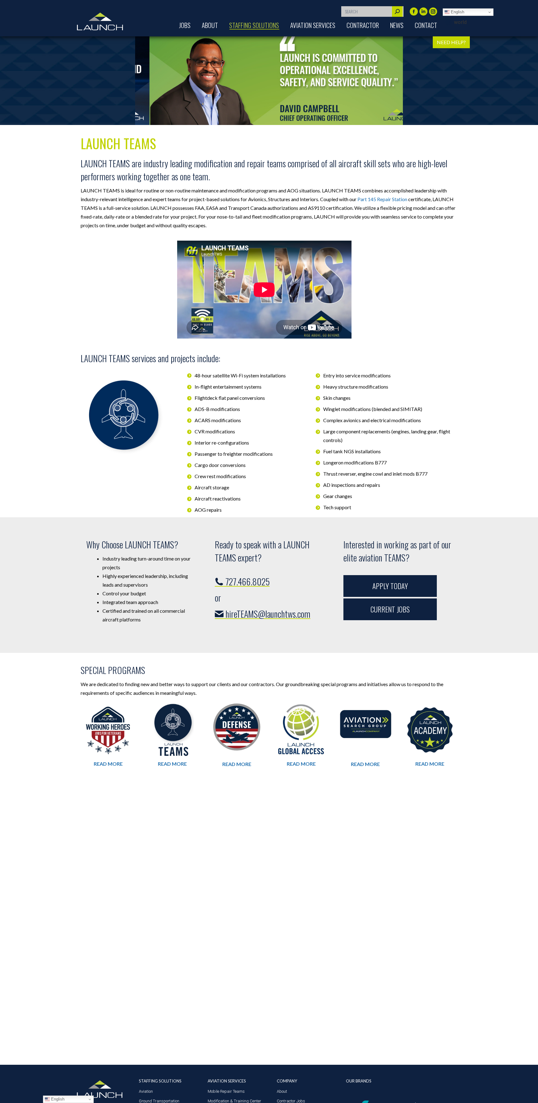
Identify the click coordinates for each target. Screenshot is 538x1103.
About (282, 1091)
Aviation (146, 1091)
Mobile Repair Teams (226, 1091)
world (460, 22)
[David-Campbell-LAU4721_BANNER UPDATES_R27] (269, 80)
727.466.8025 (247, 581)
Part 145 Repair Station (382, 199)
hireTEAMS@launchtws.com (267, 613)
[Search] (397, 11)
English (457, 12)
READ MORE (108, 764)
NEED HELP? (451, 42)
